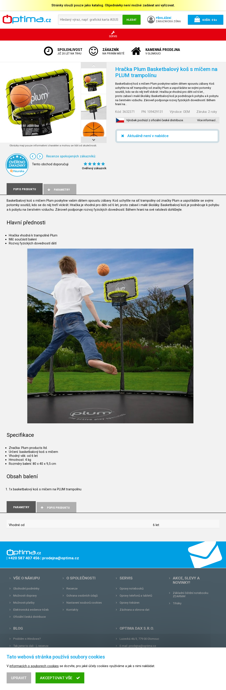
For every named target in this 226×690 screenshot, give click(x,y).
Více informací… (207, 120)
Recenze (71, 588)
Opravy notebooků (131, 588)
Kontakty (72, 609)
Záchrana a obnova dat (134, 609)
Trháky (177, 603)
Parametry (62, 189)
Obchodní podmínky (26, 588)
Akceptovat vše (56, 678)
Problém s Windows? (27, 638)
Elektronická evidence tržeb (31, 609)
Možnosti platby (23, 602)
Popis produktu (58, 507)
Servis (126, 578)
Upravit (19, 678)
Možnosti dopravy (25, 595)
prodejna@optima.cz (142, 645)
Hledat (131, 19)
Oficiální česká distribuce (29, 616)
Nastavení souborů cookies (84, 602)
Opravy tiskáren (129, 602)
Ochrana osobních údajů (82, 595)
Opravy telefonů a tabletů (136, 595)
